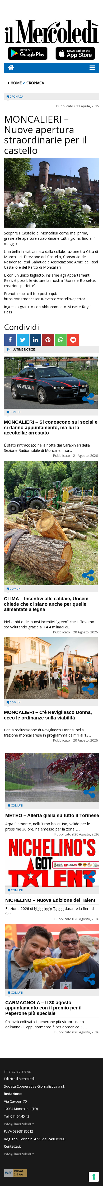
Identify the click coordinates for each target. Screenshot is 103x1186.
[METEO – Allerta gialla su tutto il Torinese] (52, 777)
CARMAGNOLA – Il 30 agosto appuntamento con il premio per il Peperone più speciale (43, 1008)
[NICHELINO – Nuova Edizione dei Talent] (52, 863)
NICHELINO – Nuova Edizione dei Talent (50, 900)
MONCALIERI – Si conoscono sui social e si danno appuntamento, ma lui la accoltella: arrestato (50, 427)
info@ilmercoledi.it (19, 1154)
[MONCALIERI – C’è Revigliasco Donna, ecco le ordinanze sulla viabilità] (51, 668)
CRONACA (35, 82)
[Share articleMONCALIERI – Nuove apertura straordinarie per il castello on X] (23, 340)
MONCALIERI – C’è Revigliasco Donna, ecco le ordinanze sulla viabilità (48, 715)
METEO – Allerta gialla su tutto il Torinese (52, 815)
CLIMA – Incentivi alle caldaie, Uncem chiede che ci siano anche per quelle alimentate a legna (46, 604)
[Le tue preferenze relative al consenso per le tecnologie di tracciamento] (94, 1177)
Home (16, 82)
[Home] (9, 67)
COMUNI (15, 412)
